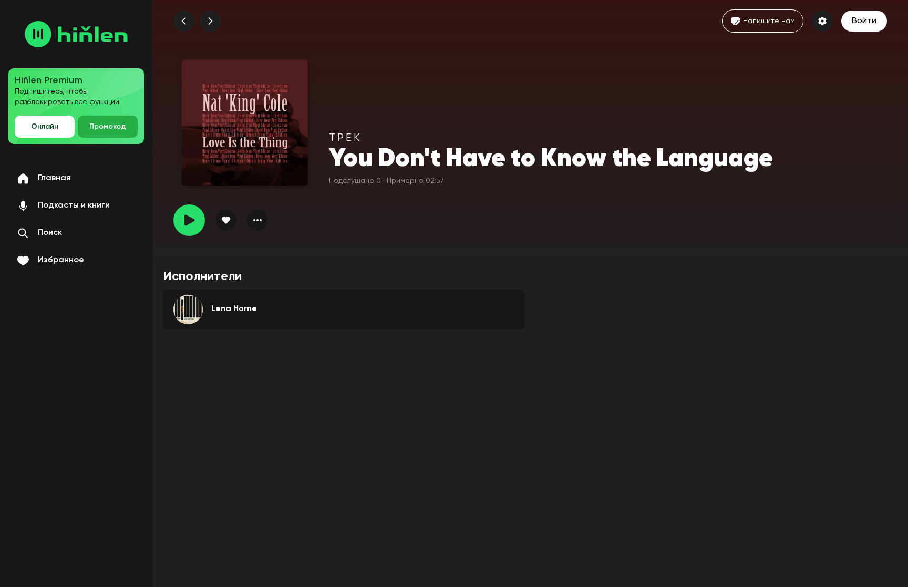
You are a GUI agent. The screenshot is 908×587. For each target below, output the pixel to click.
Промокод (107, 126)
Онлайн (44, 126)
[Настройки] (822, 21)
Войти (864, 21)
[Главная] (76, 34)
